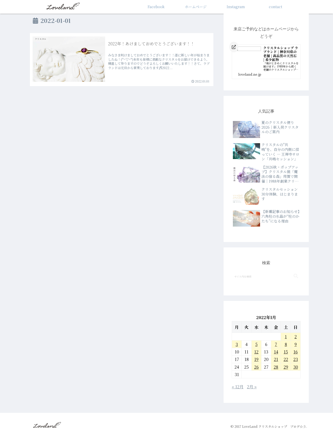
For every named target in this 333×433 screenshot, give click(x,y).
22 (286, 359)
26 (256, 367)
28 (276, 367)
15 (286, 352)
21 (276, 359)
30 (295, 367)
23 (295, 359)
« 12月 (238, 386)
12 (256, 352)
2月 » (252, 386)
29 (286, 367)
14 (276, 352)
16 (295, 352)
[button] (296, 276)
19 (256, 359)
